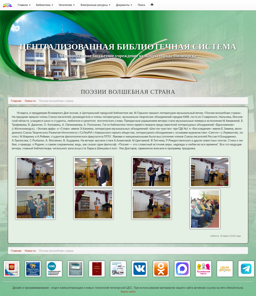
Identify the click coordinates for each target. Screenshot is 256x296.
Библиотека (43, 5)
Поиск (141, 5)
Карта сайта (128, 291)
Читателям (66, 5)
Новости (30, 101)
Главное (23, 5)
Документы (123, 5)
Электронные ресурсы (94, 5)
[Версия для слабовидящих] (152, 4)
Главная (16, 101)
